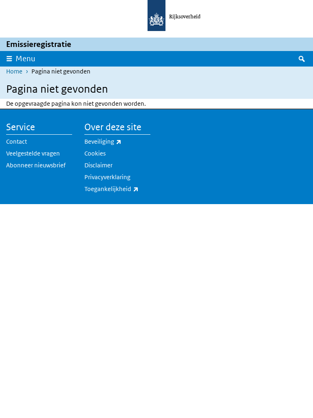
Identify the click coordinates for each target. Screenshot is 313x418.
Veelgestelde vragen (33, 153)
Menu (25, 58)
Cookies (95, 153)
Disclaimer (98, 165)
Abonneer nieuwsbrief (36, 165)
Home (14, 71)
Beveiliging (117, 141)
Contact (16, 141)
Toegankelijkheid (117, 189)
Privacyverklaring (107, 177)
